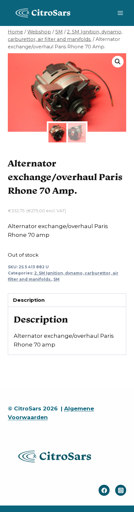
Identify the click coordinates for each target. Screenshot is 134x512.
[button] (118, 61)
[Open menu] (120, 13)
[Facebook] (104, 490)
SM (56, 279)
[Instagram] (120, 490)
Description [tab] (29, 300)
